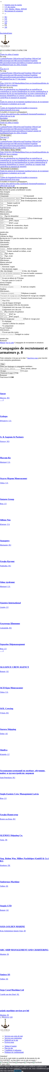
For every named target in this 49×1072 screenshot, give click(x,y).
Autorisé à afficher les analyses (13, 324)
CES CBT (11, 83)
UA (6, 21)
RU (6, 17)
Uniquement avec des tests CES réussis (16, 307)
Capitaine (3, 59)
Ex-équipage (6, 321)
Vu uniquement (7, 326)
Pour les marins (6, 188)
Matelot (6, 65)
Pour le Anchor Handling (15, 91)
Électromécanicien (15, 63)
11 (7, 1017)
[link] (13, 50)
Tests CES (4, 83)
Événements (31, 114)
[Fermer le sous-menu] (1, 67)
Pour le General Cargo (21, 96)
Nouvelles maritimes (19, 114)
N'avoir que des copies (10, 332)
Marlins (18, 83)
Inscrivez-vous (32, 358)
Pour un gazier (31, 89)
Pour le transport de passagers (15, 98)
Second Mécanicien (15, 61)
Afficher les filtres (6, 236)
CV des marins (10, 7)
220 (11, 1017)
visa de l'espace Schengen (11, 303)
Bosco (24, 63)
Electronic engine (8, 267)
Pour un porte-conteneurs (33, 93)
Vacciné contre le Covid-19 (12, 280)
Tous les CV (4, 69)
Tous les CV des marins (17, 79)
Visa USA (6, 301)
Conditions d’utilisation (13, 1050)
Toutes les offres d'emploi (18, 65)
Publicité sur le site (11, 1040)
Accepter (18, 1071)
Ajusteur (29, 63)
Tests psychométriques (33, 83)
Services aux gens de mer (14, 1036)
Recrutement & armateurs (14, 11)
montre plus (4, 232)
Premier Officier (12, 59)
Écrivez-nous (14, 110)
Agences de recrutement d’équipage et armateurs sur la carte (24, 103)
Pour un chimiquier (19, 89)
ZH (6, 27)
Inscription (4, 33)
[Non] (22, 1071)
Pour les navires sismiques (33, 91)
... (5, 13)
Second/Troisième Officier (27, 59)
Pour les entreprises (20, 188)
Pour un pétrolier (6, 89)
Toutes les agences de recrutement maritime (15, 102)
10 (5, 1017)
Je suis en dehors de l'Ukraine (13, 278)
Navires (18, 108)
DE (6, 23)
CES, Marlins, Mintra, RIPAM (16, 9)
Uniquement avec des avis (11, 310)
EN (6, 19)
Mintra (23, 83)
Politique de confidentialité (14, 1052)
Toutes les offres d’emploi (9, 54)
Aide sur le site (9, 116)
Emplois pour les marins (13, 5)
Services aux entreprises (13, 1038)
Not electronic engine (10, 269)
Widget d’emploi (11, 1046)
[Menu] (1, 1)
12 (8, 1017)
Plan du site (9, 1048)
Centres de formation (7, 108)
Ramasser (3, 234)
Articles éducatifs (6, 114)
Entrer (10, 33)
